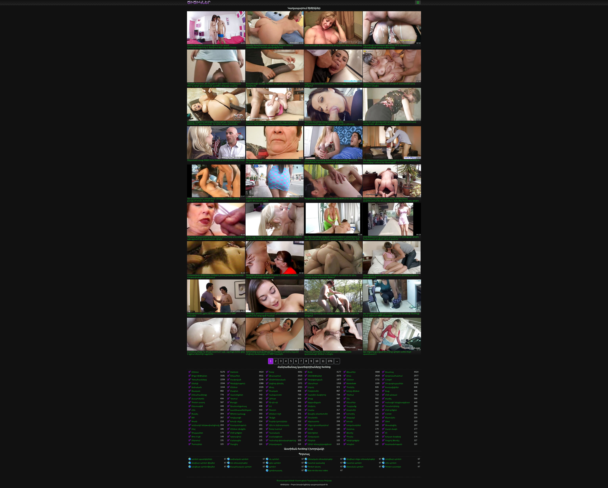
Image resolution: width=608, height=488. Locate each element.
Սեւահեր (351, 402)
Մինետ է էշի (275, 414)
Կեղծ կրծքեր (352, 440)
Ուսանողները (392, 406)
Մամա (311, 410)
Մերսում (195, 440)
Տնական (195, 391)
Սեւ (348, 399)
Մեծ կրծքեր (391, 410)
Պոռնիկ (350, 387)
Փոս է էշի (196, 437)
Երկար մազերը (393, 437)
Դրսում (234, 399)
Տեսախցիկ (390, 425)
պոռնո (272, 467)
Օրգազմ (350, 418)
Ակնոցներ (313, 433)
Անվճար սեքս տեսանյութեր (360, 459)
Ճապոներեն (197, 399)
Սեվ (193, 429)
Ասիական (196, 387)
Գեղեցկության (315, 380)
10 (316, 361)
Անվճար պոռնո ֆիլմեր (203, 463)
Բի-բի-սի (273, 402)
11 (323, 361)
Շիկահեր (235, 376)
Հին (193, 410)
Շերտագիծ (197, 406)
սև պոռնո (274, 459)
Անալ (271, 387)
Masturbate (351, 383)
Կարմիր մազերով (317, 395)
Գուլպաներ (197, 433)
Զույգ (310, 399)
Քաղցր (233, 402)
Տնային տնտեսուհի (318, 414)
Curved (388, 414)
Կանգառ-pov (275, 395)
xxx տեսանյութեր (239, 463)
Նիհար (272, 399)
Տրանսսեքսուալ (238, 406)
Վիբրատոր (313, 421)
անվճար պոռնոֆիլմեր (203, 467)
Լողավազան (275, 444)
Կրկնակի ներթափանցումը (205, 425)
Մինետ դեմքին (238, 429)
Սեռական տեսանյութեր (320, 459)
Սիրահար (313, 383)
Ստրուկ (350, 429)
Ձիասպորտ (275, 376)
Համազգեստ (275, 437)
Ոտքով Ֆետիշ (392, 440)
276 (330, 361)
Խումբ (349, 421)
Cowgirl (388, 380)
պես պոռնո (275, 463)
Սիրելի (194, 383)
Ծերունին (390, 418)
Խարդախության (393, 444)
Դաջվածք (351, 406)
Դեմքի (272, 418)
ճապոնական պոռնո (241, 467)
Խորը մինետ (352, 391)
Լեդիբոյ (311, 406)
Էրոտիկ (350, 414)
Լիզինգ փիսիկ (276, 383)
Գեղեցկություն (237, 383)
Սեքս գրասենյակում (318, 425)
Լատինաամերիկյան (240, 410)
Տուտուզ (389, 372)
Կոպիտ (350, 444)
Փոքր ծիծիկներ (199, 376)
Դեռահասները (199, 380)
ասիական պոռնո (239, 459)
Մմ (270, 406)
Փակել (194, 414)
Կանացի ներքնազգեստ (397, 402)
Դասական (274, 433)
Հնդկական (313, 437)
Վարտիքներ (236, 395)
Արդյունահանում (393, 376)
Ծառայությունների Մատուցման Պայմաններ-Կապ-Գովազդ (304, 481)
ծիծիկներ (198, 2)
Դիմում (350, 395)
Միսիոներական (277, 380)
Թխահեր (351, 372)
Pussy (271, 372)
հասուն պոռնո (354, 463)
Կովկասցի (235, 418)
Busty (310, 372)
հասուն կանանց (316, 463)
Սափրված (235, 380)
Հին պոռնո (390, 463)
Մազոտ (234, 391)
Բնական (273, 391)
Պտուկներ (196, 444)
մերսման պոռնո (354, 467)
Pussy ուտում (275, 429)
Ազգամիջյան (314, 402)
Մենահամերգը (199, 395)
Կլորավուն (235, 437)
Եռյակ (311, 387)
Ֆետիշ (349, 433)
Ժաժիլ (388, 399)
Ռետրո (272, 410)
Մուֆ (310, 429)
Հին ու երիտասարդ (279, 425)
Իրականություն (238, 425)
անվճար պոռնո (393, 459)
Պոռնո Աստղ (314, 467)
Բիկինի (311, 440)
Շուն (348, 376)
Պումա (349, 437)
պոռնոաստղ (275, 470)
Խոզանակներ (353, 425)
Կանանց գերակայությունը (282, 440)
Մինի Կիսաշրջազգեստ (320, 444)
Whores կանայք (237, 414)
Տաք (387, 391)
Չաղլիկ (234, 444)
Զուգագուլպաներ (394, 383)
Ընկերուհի (313, 391)
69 (386, 433)
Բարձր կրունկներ (278, 421)
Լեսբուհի (351, 410)
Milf (192, 418)
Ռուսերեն (313, 418)
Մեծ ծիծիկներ (315, 376)
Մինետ (195, 372)
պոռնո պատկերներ (201, 459)
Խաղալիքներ (392, 387)
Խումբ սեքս (236, 421)
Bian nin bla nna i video (318, 470)
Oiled (387, 421)
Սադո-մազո (391, 429)
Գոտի (194, 421)
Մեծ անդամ (391, 395)
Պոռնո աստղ (198, 402)
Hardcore (234, 372)
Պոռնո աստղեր (393, 467)
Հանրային (235, 440)
